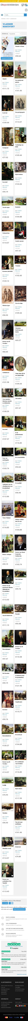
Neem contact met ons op (19, 909)
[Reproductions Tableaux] (19, 1005)
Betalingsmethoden (5, 989)
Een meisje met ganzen (19, 81)
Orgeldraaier (18, 702)
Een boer (4, 709)
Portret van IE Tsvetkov (6, 342)
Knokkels (17, 207)
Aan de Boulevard (7, 615)
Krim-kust (18, 847)
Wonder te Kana (19, 46)
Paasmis (17, 614)
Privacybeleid (4, 1005)
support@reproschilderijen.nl (21, 1004)
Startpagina (3, 18)
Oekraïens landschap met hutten (19, 330)
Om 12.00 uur (19, 579)
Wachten (4, 813)
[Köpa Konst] (23, 1005)
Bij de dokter (18, 788)
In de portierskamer (19, 433)
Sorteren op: (5, 33)
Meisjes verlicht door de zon (19, 520)
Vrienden (17, 265)
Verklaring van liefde (19, 145)
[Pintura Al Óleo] (25, 1005)
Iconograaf (5, 147)
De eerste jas (18, 734)
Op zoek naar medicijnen (18, 823)
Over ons (3, 987)
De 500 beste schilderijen (6, 1002)
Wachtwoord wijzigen (20, 989)
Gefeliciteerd (5, 372)
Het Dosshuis (5, 673)
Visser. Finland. (6, 517)
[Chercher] (25, 15)
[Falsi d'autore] (16, 1005)
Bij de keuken (19, 174)
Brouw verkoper (6, 554)
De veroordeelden (20, 457)
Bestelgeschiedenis (19, 985)
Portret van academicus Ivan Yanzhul (6, 881)
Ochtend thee (5, 233)
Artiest (7, 18)
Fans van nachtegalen (5, 459)
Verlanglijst (17, 987)
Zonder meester (19, 241)
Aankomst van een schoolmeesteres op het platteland (7, 486)
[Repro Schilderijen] (21, 1005)
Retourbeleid (4, 994)
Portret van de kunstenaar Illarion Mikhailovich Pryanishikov (7, 588)
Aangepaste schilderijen (7, 58)
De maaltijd (18, 483)
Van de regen (5, 207)
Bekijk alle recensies (21, 974)
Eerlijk (4, 785)
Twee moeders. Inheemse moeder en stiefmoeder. (7, 401)
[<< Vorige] (5, 903)
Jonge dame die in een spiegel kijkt (20, 374)
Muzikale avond (6, 848)
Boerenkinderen (6, 735)
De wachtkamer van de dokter (19, 762)
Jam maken (18, 398)
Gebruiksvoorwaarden (6, 1007)
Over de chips (19, 303)
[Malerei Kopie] (18, 1005)
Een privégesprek (20, 112)
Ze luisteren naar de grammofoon (19, 676)
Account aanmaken (19, 990)
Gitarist (4, 79)
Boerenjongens (6, 649)
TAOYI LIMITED (18, 1002)
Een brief (4, 182)
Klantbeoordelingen (5, 1004)
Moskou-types (6, 305)
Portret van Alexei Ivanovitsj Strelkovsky (20, 554)
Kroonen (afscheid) (7, 271)
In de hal (4, 113)
